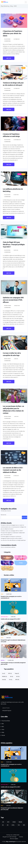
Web (7, 568)
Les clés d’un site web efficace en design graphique (13, 540)
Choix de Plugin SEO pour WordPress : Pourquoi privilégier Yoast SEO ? (14, 244)
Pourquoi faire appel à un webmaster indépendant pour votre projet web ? (13, 533)
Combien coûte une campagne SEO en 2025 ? (12, 530)
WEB (17, 679)
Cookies (21, 836)
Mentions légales (14, 838)
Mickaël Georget (7, 358)
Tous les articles (6, 720)
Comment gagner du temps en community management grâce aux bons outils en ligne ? (11, 537)
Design (17, 673)
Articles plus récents (6, 511)
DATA (10, 673)
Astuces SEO (21, 557)
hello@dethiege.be (6, 710)
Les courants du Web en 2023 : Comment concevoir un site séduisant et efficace (13, 470)
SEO (17, 676)
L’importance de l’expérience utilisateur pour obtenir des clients (12, 33)
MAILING (4, 676)
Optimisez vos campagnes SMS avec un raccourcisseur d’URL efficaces (13, 299)
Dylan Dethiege (7, 39)
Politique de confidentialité (12, 835)
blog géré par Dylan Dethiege (9, 836)
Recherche (3, 514)
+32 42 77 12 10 (5, 708)
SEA (11, 676)
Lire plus (8, 58)
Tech (21, 562)
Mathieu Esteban (7, 305)
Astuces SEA (7, 557)
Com (3, 673)
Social (7, 562)
